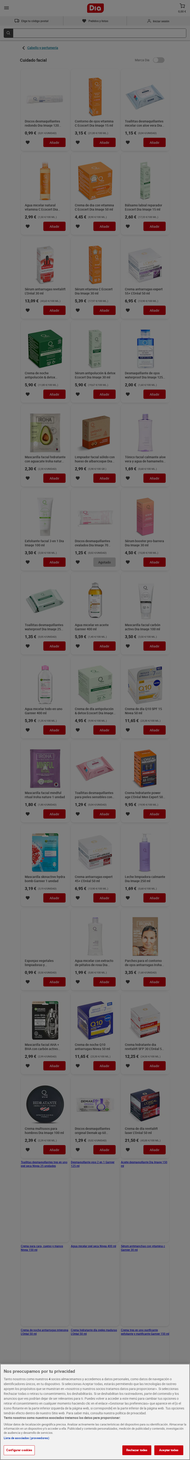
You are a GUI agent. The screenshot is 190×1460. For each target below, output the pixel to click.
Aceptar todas (168, 1450)
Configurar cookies (19, 1450)
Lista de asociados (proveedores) (26, 1438)
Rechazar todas (137, 1450)
